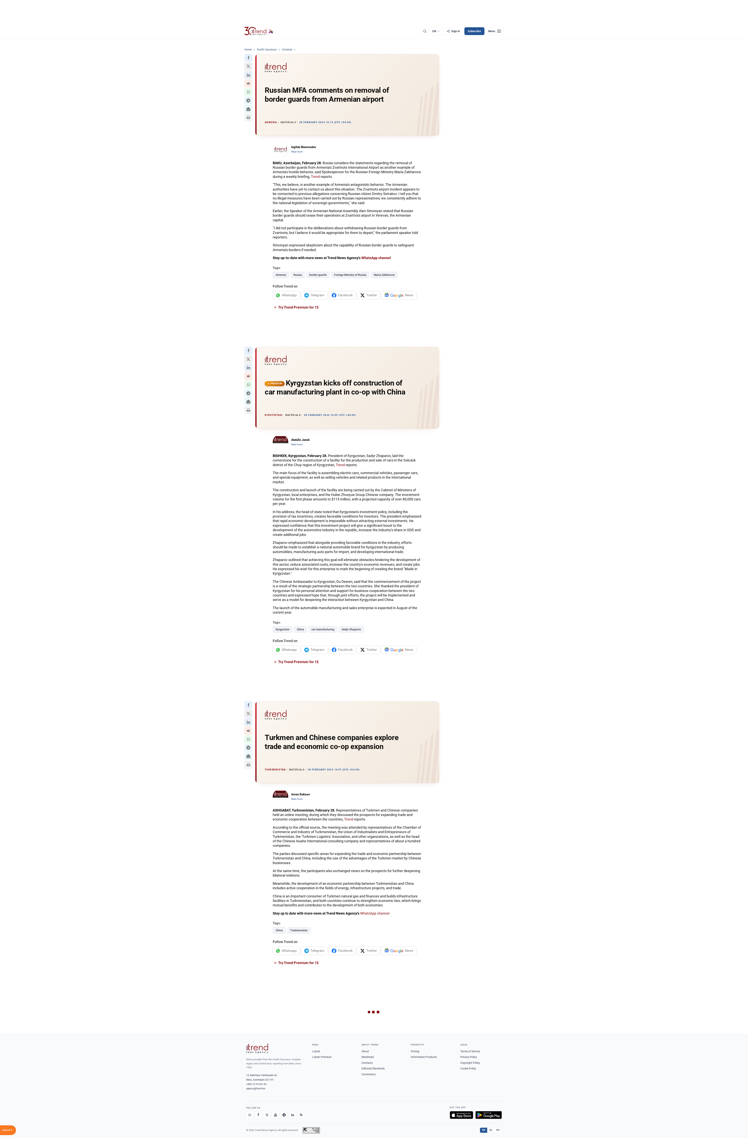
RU (498, 1130)
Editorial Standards (373, 1068)
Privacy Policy (468, 1057)
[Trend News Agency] (257, 1048)
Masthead (368, 1057)
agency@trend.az (255, 1088)
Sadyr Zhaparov (351, 629)
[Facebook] (258, 1115)
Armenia (281, 274)
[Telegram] (284, 1115)
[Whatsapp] (249, 1115)
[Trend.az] (258, 31)
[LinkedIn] (292, 1115)
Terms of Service (470, 1051)
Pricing (415, 1051)
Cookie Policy (468, 1068)
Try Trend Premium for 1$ (298, 307)
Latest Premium (322, 1057)
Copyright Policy (470, 1062)
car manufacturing (322, 629)
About (365, 1051)
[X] (266, 1115)
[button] (248, 58)
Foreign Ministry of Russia (350, 274)
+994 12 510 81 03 (256, 1084)
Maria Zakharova (384, 274)
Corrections (369, 1074)
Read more (297, 151)
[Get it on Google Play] (488, 1115)
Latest (316, 1051)
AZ (490, 1130)
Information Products (424, 1057)
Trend (315, 177)
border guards (318, 274)
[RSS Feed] (301, 1115)
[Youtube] (275, 1115)
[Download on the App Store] (461, 1115)
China (300, 629)
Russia (298, 274)
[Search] (425, 31)
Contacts (367, 1062)
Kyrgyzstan (282, 629)
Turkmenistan (299, 930)
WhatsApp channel (376, 258)
